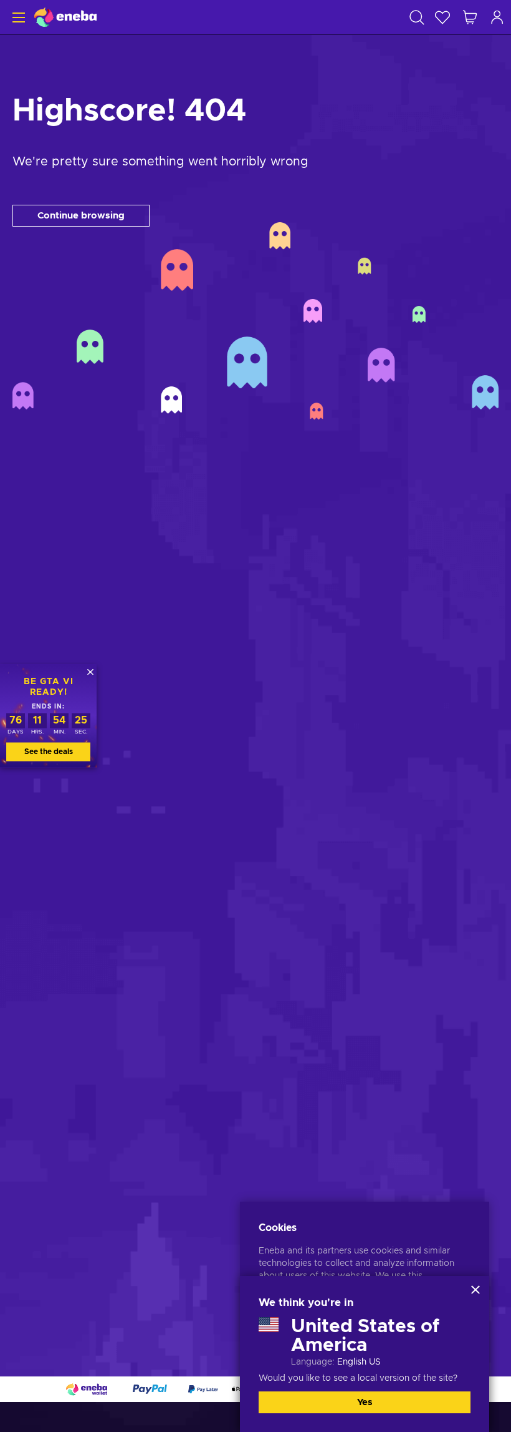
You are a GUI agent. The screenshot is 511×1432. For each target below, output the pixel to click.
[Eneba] (65, 17)
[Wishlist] (442, 17)
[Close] (475, 1289)
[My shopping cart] (470, 17)
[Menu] (17, 17)
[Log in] (497, 17)
